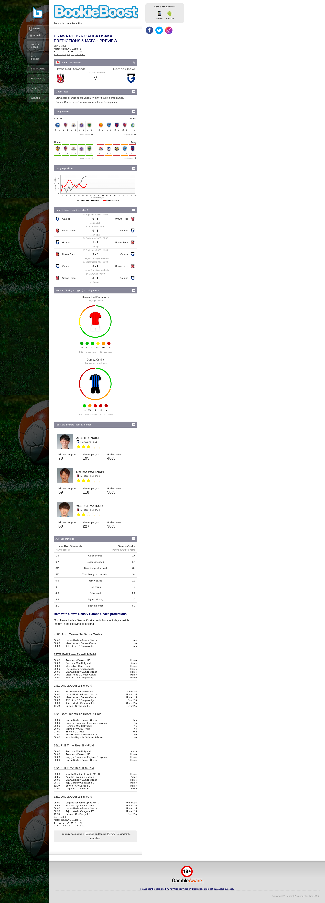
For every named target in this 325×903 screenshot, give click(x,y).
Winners (35, 98)
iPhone (36, 28)
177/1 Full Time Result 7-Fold (75, 654)
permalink (95, 838)
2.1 (68, 54)
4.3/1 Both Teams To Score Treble (78, 634)
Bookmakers (38, 69)
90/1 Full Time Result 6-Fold (74, 768)
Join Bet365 (60, 45)
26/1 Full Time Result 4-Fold (74, 745)
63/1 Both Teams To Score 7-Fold (78, 714)
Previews (36, 78)
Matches (89, 834)
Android (37, 35)
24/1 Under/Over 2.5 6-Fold (73, 685)
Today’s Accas (35, 46)
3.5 (64, 54)
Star (133, 62)
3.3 (61, 54)
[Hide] (133, 91)
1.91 (77, 54)
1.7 (72, 54)
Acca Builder (35, 58)
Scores (35, 88)
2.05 (56, 54)
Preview (111, 834)
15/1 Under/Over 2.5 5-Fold (73, 796)
